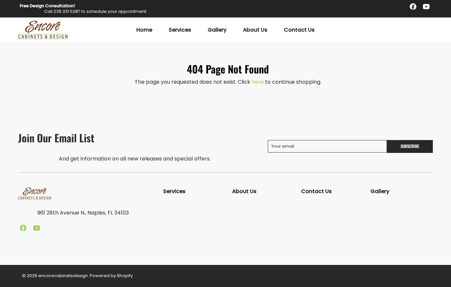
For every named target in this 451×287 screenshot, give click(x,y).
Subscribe (409, 146)
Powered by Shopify (111, 275)
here (258, 82)
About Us (255, 30)
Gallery (217, 30)
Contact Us (299, 30)
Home (144, 30)
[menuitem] (144, 30)
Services (180, 30)
